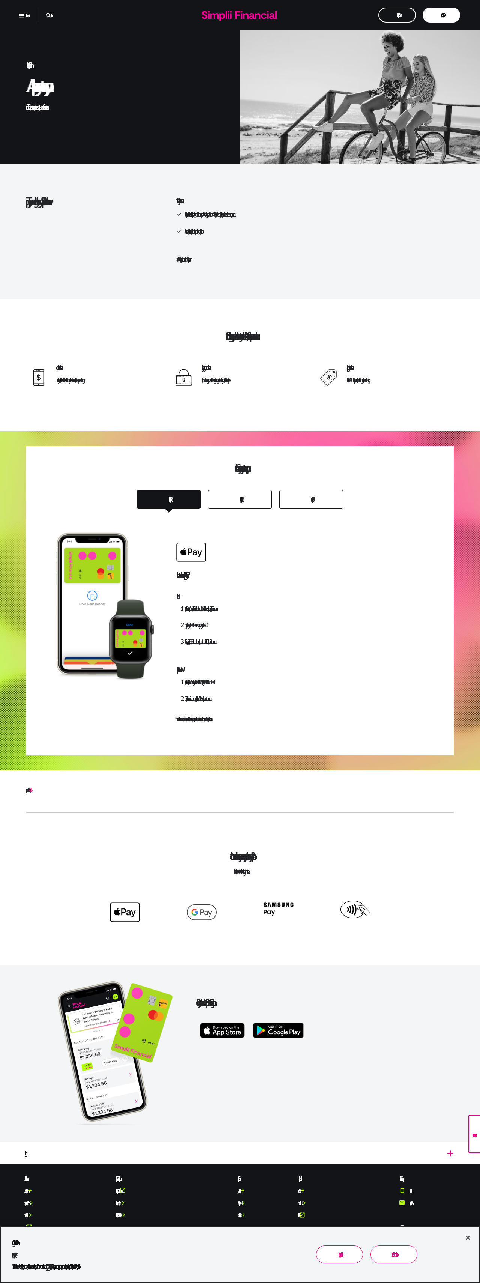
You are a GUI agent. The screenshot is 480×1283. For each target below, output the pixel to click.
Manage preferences (339, 1254)
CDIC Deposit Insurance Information (117, 1191)
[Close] (467, 1237)
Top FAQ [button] (26, 789)
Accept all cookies (394, 1254)
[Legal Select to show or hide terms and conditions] (240, 1153)
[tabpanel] (240, 613)
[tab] (169, 499)
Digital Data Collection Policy (117, 1215)
